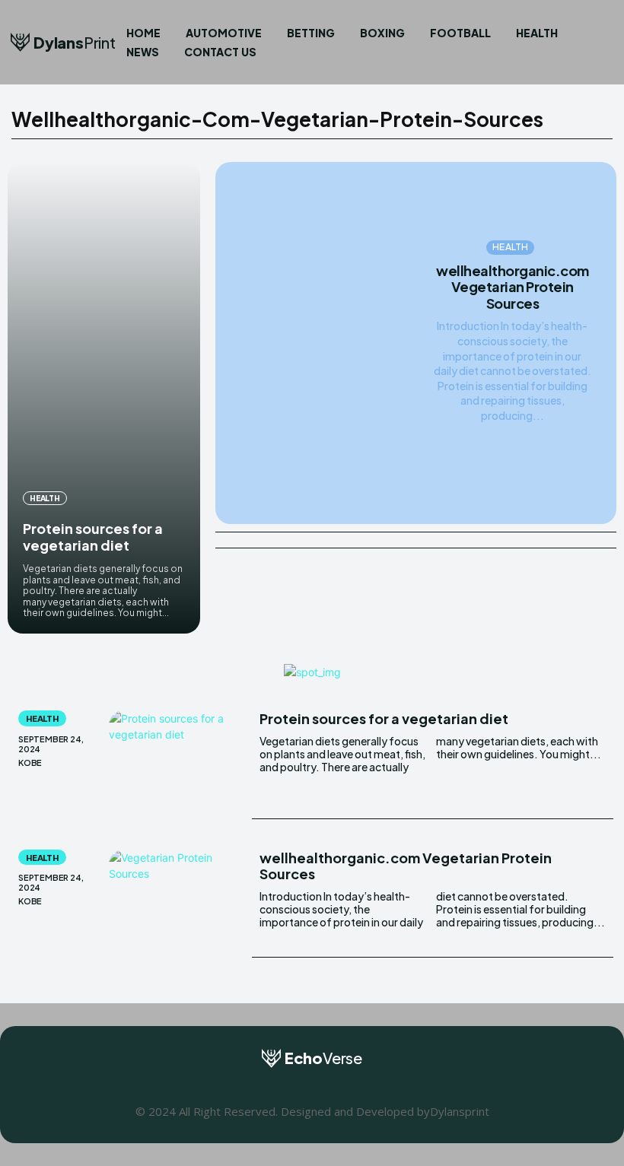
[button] (595, 42)
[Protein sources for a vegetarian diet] (104, 398)
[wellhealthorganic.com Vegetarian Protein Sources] (319, 343)
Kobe (30, 762)
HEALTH (45, 498)
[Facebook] (278, 1085)
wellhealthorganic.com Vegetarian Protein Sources (512, 287)
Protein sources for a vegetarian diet (93, 536)
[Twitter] (346, 1085)
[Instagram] (312, 1085)
